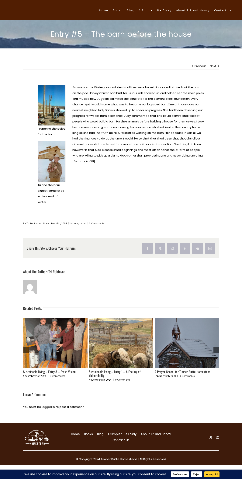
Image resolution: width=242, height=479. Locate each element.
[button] (26, 350)
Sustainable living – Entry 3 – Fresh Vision (49, 371)
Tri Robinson (33, 223)
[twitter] (210, 437)
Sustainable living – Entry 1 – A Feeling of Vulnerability (114, 373)
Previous (200, 66)
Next (213, 66)
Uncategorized (78, 223)
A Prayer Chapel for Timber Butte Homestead (182, 371)
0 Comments (96, 223)
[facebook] (204, 437)
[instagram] (217, 437)
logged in (48, 407)
